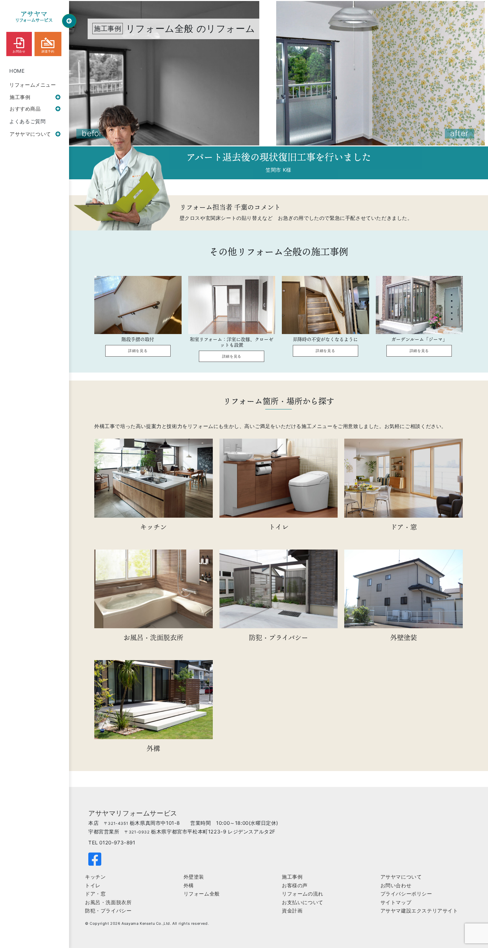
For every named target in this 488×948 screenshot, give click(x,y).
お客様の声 (295, 885)
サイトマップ (396, 902)
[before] (162, 73)
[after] (380, 73)
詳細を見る (137, 350)
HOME (17, 71)
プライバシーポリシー (406, 894)
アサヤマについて (30, 134)
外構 (189, 885)
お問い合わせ (396, 885)
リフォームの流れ (302, 894)
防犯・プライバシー (108, 910)
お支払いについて (302, 902)
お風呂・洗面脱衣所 (108, 902)
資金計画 (292, 910)
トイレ (93, 885)
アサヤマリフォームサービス (132, 813)
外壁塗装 (194, 877)
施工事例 (20, 97)
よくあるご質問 (27, 121)
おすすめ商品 (25, 109)
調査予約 (47, 51)
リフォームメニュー (32, 85)
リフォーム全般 (202, 894)
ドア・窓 (95, 894)
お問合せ (19, 51)
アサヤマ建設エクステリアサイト (419, 910)
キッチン (95, 877)
